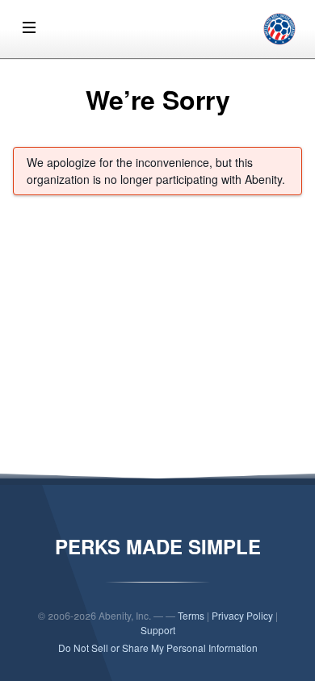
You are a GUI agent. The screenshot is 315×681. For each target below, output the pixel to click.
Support (158, 630)
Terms (191, 615)
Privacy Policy (242, 615)
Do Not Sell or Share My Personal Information (158, 647)
